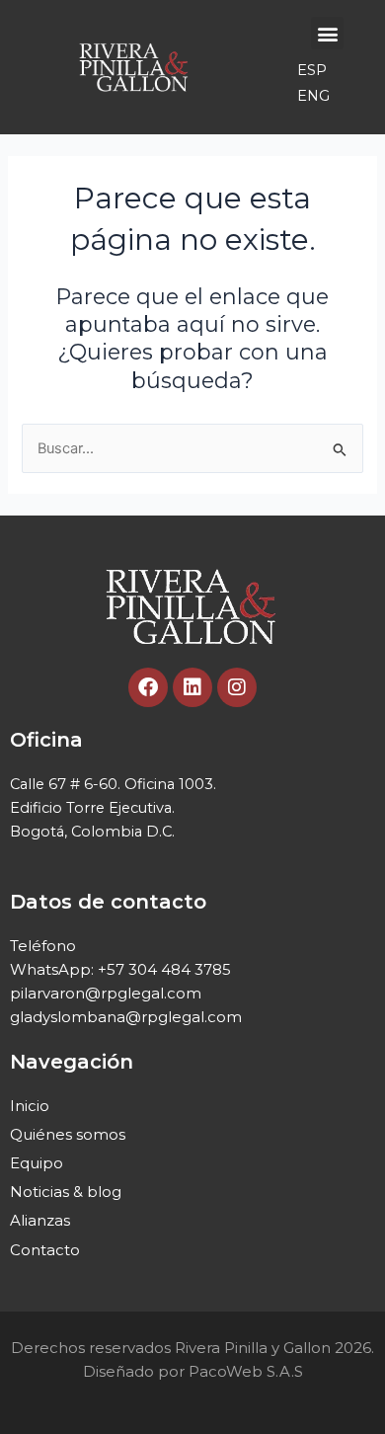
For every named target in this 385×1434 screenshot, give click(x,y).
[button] (327, 33)
